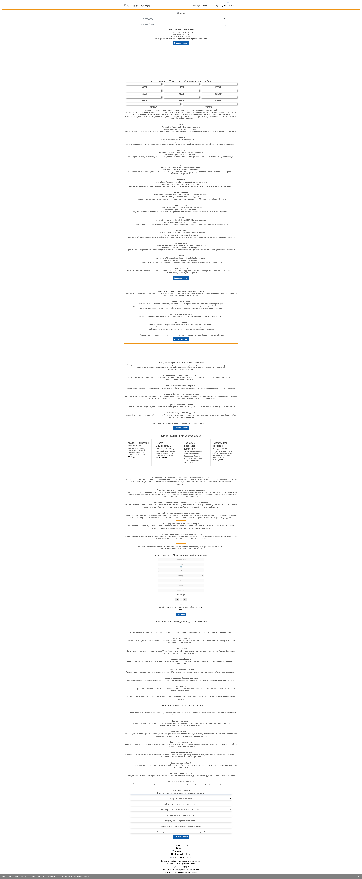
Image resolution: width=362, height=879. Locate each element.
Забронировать (181, 43)
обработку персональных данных (191, 608)
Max (234, 5)
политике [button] (86, 876)
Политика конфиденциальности (181, 864)
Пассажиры (181, 594)
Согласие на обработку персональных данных (181, 861)
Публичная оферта (181, 866)
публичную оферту (171, 607)
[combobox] (181, 18)
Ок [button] (358, 876)
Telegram (222, 5)
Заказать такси (182, 278)
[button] (133, 456)
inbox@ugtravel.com (182, 854)
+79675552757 (209, 5)
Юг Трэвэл (141, 5)
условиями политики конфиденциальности (189, 606)
